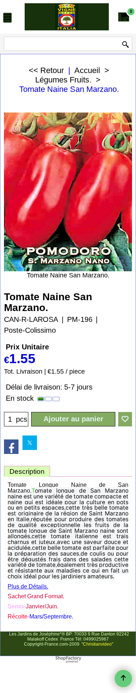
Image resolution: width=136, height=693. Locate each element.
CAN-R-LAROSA (31, 319)
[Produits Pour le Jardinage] (67, 16)
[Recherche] (125, 44)
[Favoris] (125, 419)
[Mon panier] (123, 16)
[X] (29, 442)
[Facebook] (11, 446)
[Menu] (7, 17)
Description (27, 471)
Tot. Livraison (23, 371)
